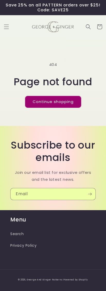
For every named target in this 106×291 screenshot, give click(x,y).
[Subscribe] (89, 194)
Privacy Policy (23, 245)
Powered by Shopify (75, 279)
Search (17, 233)
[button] (6, 26)
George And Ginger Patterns (44, 279)
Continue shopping (53, 101)
